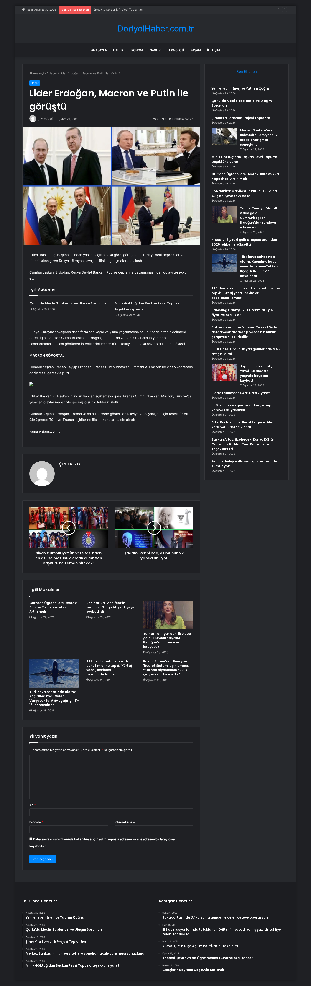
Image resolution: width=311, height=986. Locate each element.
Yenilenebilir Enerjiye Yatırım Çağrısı (241, 88)
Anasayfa (99, 50)
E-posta (36, 822)
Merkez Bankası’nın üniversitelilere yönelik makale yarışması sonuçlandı (258, 137)
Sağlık (155, 50)
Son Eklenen (247, 71)
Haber (118, 50)
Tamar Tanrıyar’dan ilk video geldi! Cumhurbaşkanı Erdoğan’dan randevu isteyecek (167, 640)
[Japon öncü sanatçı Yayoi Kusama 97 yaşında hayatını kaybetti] (224, 372)
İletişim (213, 50)
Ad (32, 805)
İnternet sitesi (125, 822)
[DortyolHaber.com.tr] (155, 28)
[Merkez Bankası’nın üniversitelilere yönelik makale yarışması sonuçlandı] (224, 136)
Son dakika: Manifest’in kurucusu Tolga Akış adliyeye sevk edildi (110, 607)
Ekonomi (137, 50)
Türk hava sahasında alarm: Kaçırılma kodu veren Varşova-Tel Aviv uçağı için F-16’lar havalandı (54, 698)
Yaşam (195, 50)
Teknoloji (175, 50)
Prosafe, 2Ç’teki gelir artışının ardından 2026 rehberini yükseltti (244, 242)
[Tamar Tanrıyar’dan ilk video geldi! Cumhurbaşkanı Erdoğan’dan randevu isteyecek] (168, 615)
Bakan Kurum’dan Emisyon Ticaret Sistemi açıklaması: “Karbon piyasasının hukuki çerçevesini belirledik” (166, 668)
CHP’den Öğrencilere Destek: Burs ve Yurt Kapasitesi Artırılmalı (53, 607)
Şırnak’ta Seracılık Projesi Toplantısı (118, 9)
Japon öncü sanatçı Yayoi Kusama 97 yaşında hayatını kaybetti (256, 373)
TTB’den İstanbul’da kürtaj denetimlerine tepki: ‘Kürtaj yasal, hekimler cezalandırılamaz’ (109, 668)
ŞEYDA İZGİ (70, 464)
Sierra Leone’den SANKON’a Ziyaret (241, 393)
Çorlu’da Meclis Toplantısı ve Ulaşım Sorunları (68, 303)
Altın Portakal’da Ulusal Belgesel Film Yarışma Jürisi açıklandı (242, 424)
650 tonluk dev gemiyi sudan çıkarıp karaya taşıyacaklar (241, 407)
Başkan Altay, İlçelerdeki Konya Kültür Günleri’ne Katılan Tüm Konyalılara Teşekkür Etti (243, 444)
